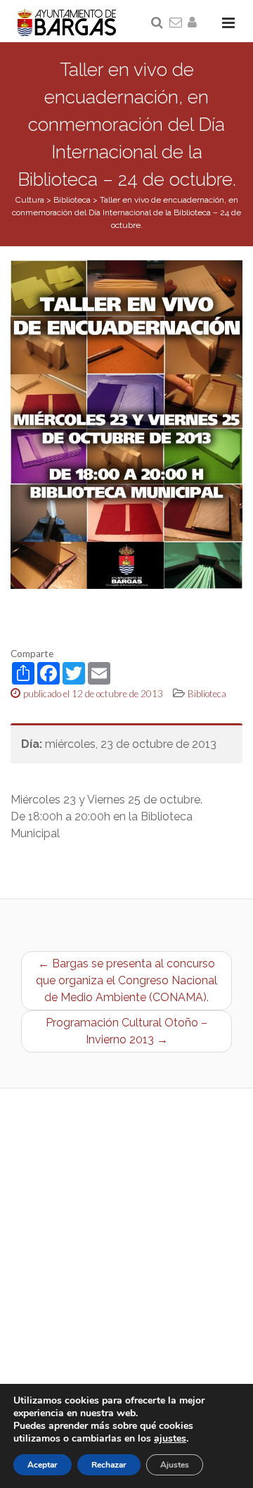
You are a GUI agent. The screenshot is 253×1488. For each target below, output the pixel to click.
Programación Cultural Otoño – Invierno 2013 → (126, 1031)
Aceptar (42, 1464)
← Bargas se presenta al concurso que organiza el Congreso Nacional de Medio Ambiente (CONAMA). (126, 980)
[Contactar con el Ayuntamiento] (176, 23)
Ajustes (174, 1464)
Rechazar (108, 1464)
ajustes (170, 1438)
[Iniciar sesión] (195, 23)
